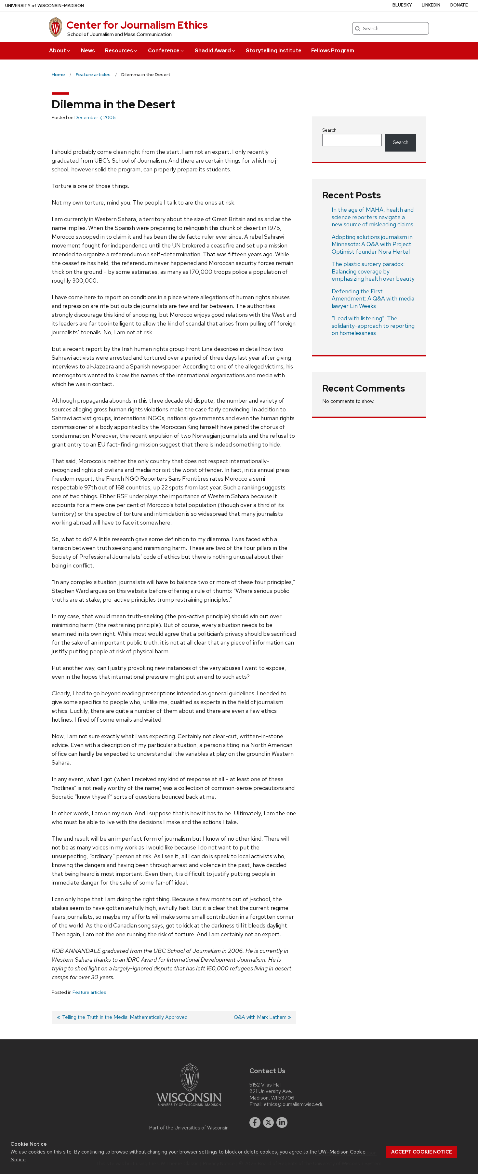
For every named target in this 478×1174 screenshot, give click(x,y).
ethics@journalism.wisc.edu (294, 1104)
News (88, 50)
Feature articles (89, 992)
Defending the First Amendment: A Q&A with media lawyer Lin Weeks (373, 298)
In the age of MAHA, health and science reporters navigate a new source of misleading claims (373, 217)
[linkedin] (281, 1122)
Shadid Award (213, 50)
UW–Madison (44, 5)
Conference (163, 50)
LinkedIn (431, 5)
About (57, 50)
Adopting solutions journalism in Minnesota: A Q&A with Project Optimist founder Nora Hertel (372, 244)
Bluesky (402, 5)
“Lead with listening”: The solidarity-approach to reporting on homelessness (373, 325)
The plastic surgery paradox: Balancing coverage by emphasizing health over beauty (373, 271)
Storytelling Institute (273, 50)
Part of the (189, 1128)
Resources (119, 50)
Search (329, 130)
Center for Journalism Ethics (137, 25)
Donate (459, 5)
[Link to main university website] (188, 1107)
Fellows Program (332, 50)
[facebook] (254, 1122)
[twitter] (268, 1122)
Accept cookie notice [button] (421, 1152)
